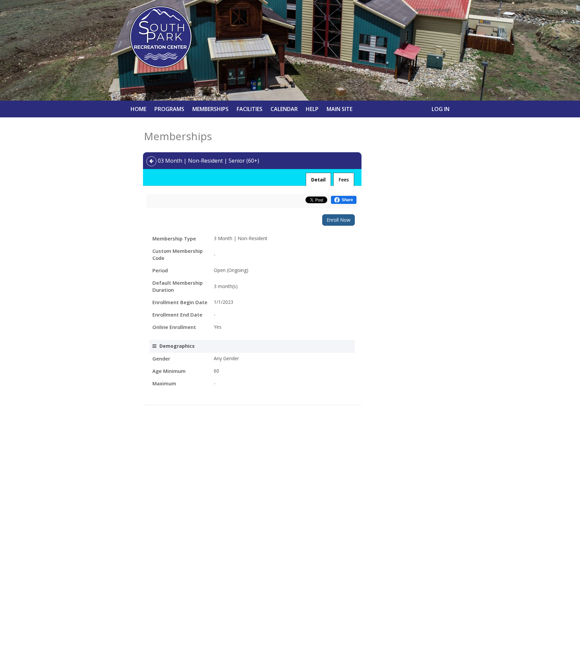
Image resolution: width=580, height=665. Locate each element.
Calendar (284, 109)
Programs (169, 109)
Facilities (249, 109)
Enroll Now (338, 220)
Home (138, 109)
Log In (440, 109)
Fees (344, 179)
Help (312, 109)
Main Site (339, 109)
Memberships (210, 109)
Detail (318, 179)
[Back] (151, 161)
